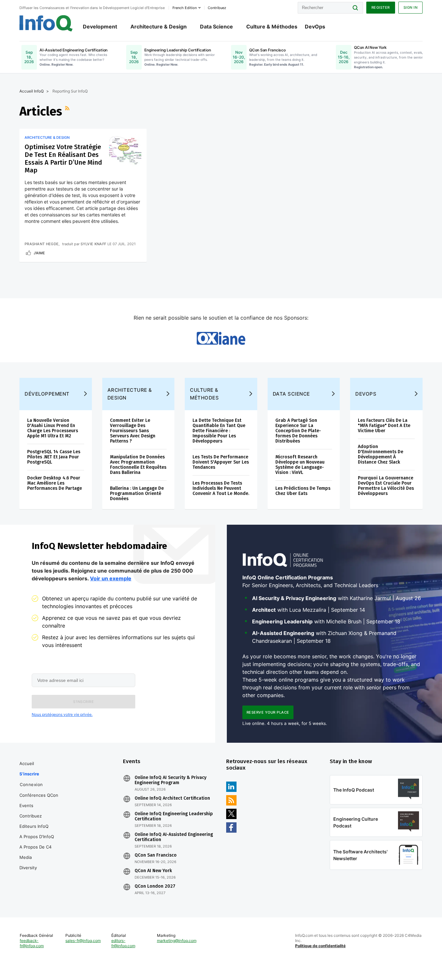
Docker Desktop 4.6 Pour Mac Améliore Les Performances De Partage (54, 483)
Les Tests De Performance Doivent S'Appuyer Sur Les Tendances (221, 462)
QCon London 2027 (155, 886)
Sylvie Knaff (93, 244)
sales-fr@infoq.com (83, 940)
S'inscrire (29, 773)
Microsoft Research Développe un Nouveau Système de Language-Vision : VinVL (300, 464)
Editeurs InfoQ (34, 826)
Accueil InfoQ (31, 91)
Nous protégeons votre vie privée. (62, 714)
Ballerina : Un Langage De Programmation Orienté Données (137, 493)
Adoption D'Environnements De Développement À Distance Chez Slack (380, 454)
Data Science (216, 26)
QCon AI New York (153, 870)
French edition (184, 7)
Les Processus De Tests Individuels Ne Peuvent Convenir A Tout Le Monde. (221, 488)
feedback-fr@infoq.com (32, 943)
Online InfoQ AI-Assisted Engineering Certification (174, 837)
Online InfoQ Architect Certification (172, 798)
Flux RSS (67, 111)
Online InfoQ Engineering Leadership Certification (174, 816)
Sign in (410, 7)
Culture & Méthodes (271, 26)
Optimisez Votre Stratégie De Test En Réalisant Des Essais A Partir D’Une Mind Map (63, 158)
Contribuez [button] (217, 7)
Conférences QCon (38, 795)
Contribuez (30, 815)
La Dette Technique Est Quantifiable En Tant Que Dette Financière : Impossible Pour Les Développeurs (219, 431)
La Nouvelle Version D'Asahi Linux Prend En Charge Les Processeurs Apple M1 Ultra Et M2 (52, 428)
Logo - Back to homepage (46, 23)
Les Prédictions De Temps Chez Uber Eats (302, 491)
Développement (47, 394)
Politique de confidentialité (320, 945)
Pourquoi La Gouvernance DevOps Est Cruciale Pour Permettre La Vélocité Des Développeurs (386, 485)
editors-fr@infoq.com (123, 943)
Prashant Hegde (42, 244)
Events (26, 805)
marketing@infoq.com (176, 940)
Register (380, 7)
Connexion (31, 784)
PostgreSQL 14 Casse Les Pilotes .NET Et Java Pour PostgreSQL (53, 457)
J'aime (39, 253)
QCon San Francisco (156, 855)
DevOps (315, 26)
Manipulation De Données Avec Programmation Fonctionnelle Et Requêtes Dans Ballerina (138, 464)
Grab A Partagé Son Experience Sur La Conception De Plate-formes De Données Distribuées (298, 431)
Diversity (28, 867)
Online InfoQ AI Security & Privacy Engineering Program (170, 780)
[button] (83, 701)
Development (100, 26)
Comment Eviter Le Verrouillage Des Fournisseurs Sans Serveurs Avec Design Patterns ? (132, 431)
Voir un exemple (110, 578)
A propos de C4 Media (35, 852)
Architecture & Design (158, 26)
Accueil (26, 763)
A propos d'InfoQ (36, 836)
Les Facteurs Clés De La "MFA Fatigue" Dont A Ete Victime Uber (384, 425)
